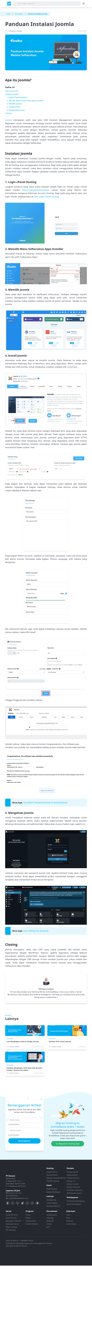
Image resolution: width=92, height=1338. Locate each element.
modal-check (45, 669)
